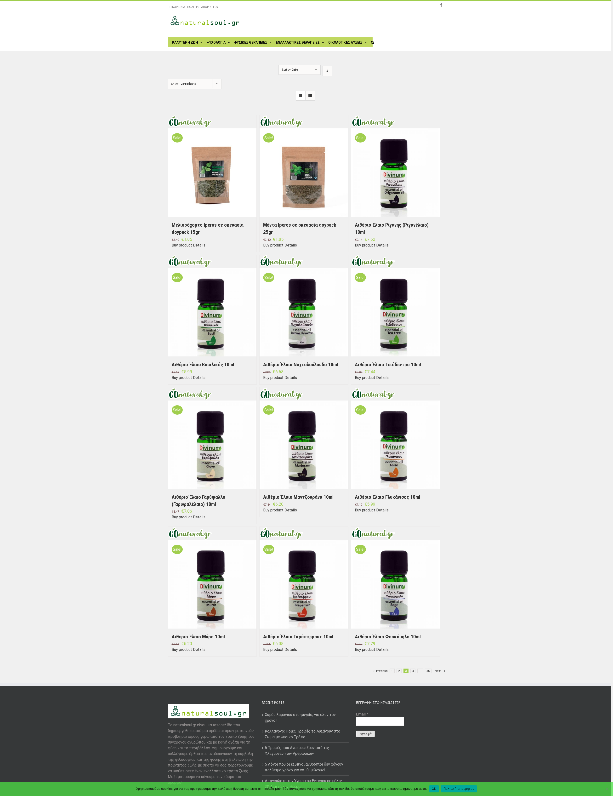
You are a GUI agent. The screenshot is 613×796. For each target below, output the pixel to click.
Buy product (182, 245)
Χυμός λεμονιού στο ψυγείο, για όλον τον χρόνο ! (300, 717)
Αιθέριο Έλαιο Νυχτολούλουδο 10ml (300, 364)
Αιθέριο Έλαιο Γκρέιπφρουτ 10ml (298, 637)
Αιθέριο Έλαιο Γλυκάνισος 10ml (387, 497)
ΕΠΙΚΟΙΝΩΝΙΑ (176, 7)
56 (428, 671)
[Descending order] (327, 71)
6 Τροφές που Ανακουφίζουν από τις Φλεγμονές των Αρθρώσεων (297, 750)
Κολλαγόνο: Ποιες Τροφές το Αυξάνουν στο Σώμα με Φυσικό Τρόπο (302, 734)
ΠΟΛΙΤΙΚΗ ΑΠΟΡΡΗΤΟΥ (202, 7)
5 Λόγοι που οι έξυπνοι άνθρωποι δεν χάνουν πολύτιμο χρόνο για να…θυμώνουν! (304, 767)
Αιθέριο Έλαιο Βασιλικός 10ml (203, 364)
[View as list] (310, 95)
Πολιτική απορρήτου (459, 788)
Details (199, 245)
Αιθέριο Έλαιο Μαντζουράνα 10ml (298, 497)
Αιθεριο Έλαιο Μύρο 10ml (198, 637)
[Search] (372, 42)
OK (434, 788)
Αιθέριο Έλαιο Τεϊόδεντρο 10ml (388, 364)
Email (362, 714)
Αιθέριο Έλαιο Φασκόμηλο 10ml (388, 637)
